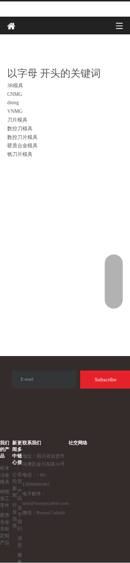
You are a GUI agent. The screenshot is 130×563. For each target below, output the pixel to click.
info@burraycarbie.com (45, 503)
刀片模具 (17, 120)
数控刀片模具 (22, 137)
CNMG (14, 94)
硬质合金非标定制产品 (4, 528)
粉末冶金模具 (4, 474)
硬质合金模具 (22, 145)
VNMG (14, 111)
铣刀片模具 (19, 154)
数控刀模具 (19, 128)
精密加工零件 (4, 498)
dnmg (13, 102)
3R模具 (15, 85)
